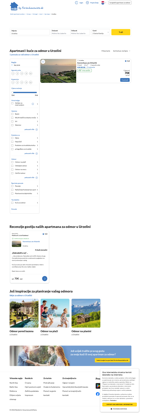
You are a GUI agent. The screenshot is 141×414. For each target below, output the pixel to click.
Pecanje (26, 186)
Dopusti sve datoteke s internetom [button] (119, 404)
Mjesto (14, 31)
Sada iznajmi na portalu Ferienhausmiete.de (112, 360)
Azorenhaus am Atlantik (87, 63)
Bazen (26, 114)
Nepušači (26, 142)
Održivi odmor (26, 173)
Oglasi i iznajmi (68, 383)
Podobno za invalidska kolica (26, 145)
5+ (31, 73)
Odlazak (74, 30)
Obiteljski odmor (26, 166)
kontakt (46, 395)
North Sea (14, 383)
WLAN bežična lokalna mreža (26, 118)
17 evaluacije (90, 67)
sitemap (13, 399)
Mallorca (13, 391)
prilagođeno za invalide (26, 149)
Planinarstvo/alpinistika (26, 193)
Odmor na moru (26, 169)
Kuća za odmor (26, 203)
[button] (119, 409)
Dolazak (55, 30)
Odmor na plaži (26, 162)
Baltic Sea (14, 387)
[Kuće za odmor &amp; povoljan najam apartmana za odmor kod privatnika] (27, 8)
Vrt (26, 121)
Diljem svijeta (15, 395)
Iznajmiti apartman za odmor (120, 3)
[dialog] (119, 390)
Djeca (26, 138)
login (81, 3)
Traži (121, 32)
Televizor (26, 125)
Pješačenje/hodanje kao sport (26, 190)
